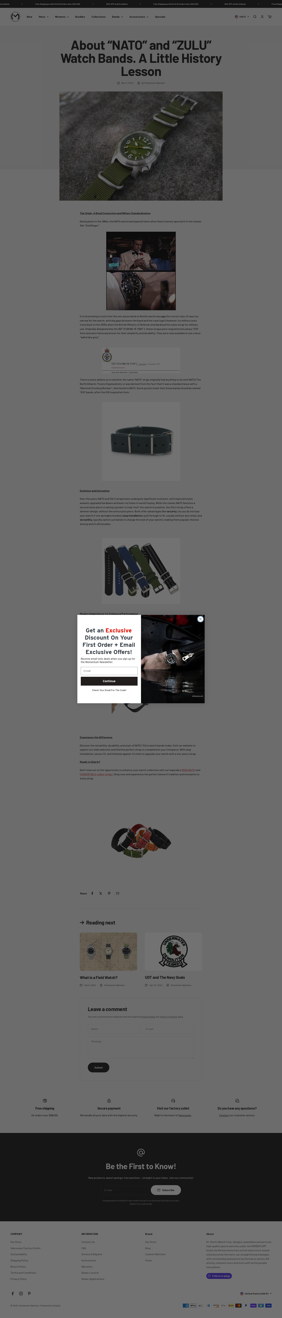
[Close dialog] (200, 619)
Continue (109, 681)
